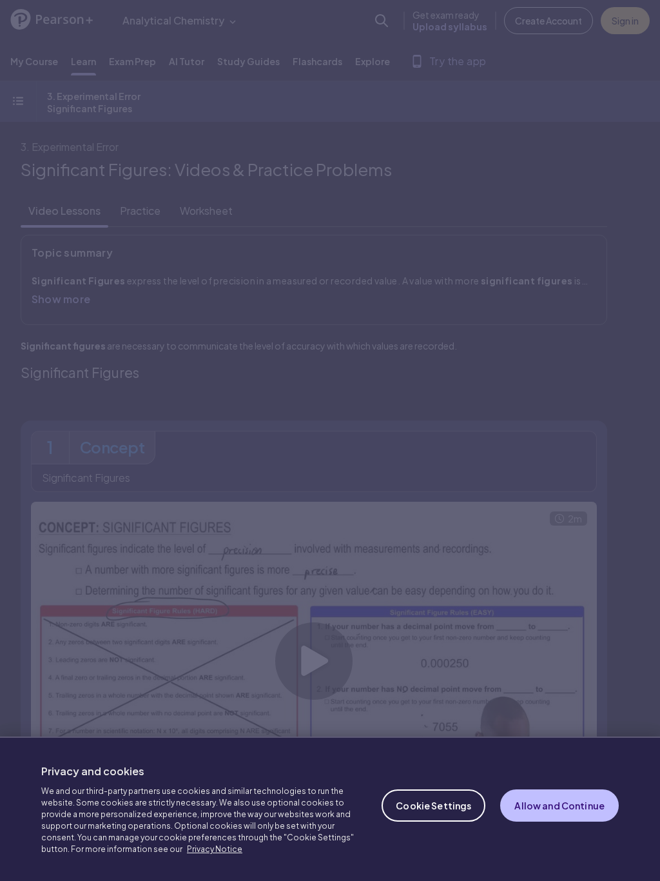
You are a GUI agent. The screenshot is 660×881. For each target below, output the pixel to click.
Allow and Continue (559, 805)
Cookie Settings (433, 805)
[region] (330, 809)
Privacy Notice (214, 849)
